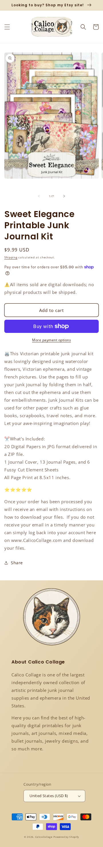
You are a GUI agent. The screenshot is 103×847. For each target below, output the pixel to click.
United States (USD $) (48, 795)
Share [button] (17, 562)
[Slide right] (64, 196)
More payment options (51, 339)
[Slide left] (39, 196)
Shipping (10, 257)
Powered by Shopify (66, 836)
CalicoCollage (44, 836)
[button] (7, 27)
